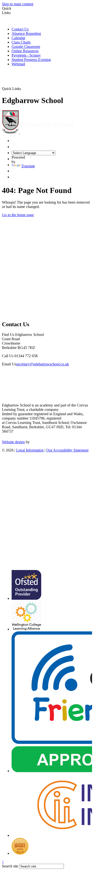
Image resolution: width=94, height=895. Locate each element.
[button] (23, 88)
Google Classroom (26, 46)
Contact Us (20, 29)
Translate (28, 166)
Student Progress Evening (31, 60)
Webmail (18, 64)
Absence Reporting (26, 33)
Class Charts (21, 42)
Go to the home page (18, 215)
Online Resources (25, 51)
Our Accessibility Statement (67, 450)
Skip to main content (17, 4)
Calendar (18, 38)
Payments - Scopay (26, 55)
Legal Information (30, 450)
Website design (13, 442)
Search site (10, 866)
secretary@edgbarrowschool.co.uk (42, 364)
